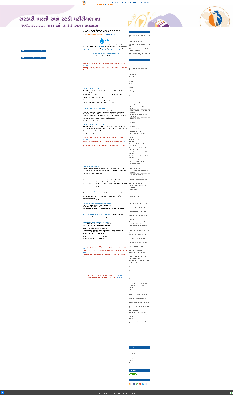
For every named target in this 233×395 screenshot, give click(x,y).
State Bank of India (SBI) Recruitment (137, 102)
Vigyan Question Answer (134, 163)
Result (129, 2)
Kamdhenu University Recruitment (136, 325)
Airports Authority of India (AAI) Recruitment (138, 177)
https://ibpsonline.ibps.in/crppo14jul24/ (92, 217)
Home (111, 2)
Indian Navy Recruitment (134, 118)
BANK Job (131, 63)
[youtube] (140, 383)
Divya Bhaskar (132, 353)
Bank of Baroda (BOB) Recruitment (136, 128)
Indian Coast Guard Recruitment (136, 131)
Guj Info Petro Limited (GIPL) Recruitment (138, 283)
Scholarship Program (133, 198)
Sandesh (131, 351)
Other (141, 2)
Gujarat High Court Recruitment (136, 174)
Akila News (131, 362)
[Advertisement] (105, 78)
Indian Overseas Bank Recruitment (136, 289)
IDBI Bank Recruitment (134, 196)
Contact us (146, 2)
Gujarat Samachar (133, 355)
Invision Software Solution (131, 393)
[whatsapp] (136, 383)
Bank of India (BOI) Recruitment (136, 183)
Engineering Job (132, 81)
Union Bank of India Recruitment (136, 250)
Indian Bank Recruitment (134, 228)
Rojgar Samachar (133, 318)
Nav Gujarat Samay (133, 358)
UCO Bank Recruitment (134, 262)
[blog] (146, 383)
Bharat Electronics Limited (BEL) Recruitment (139, 260)
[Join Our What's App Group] (232, 392)
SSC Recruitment (133, 72)
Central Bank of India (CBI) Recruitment (137, 133)
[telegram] (143, 383)
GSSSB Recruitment (133, 191)
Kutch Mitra (131, 360)
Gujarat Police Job (133, 104)
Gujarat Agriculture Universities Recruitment (138, 292)
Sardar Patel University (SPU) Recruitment (138, 312)
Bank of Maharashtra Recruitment (136, 79)
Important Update (133, 189)
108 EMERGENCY (132, 201)
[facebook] (133, 383)
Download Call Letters (134, 194)
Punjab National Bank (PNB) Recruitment (138, 225)
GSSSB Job (131, 83)
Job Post (117, 2)
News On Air (132, 365)
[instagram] (130, 383)
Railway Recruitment (133, 74)
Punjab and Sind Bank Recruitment (136, 281)
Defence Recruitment (134, 76)
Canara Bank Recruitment (134, 310)
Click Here (85, 65)
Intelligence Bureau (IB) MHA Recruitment (138, 166)
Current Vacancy (133, 219)
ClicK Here (120, 275)
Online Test (135, 2)
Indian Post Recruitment (134, 168)
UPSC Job (131, 65)
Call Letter (123, 2)
